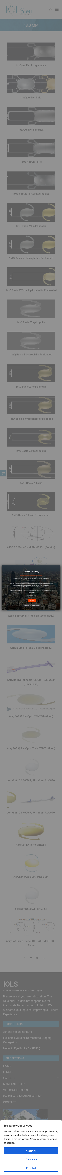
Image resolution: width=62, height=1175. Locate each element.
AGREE (32, 600)
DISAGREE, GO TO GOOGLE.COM (32, 605)
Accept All (31, 1151)
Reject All (31, 1168)
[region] (31, 1147)
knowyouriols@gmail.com (22, 587)
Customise (31, 1159)
